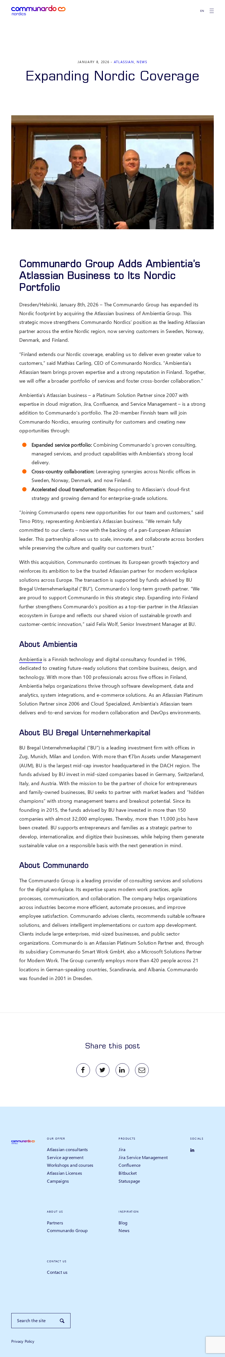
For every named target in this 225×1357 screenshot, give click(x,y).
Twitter (102, 1070)
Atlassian (124, 62)
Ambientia (30, 659)
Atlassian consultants (67, 1149)
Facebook (83, 1070)
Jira (122, 1149)
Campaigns (58, 1181)
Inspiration (129, 1211)
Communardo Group (67, 1230)
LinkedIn (122, 1070)
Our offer (56, 1138)
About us (55, 1211)
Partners (55, 1223)
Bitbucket (128, 1173)
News (142, 62)
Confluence (129, 1165)
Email (141, 1070)
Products (127, 1138)
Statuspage (129, 1181)
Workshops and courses (70, 1165)
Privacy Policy (22, 1341)
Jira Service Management (143, 1157)
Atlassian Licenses (64, 1173)
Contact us (56, 1261)
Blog (123, 1223)
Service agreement (65, 1157)
